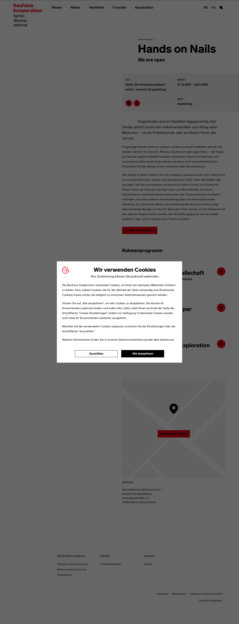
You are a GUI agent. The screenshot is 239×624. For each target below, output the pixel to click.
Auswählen (96, 353)
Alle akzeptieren (142, 353)
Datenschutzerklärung (132, 339)
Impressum (167, 339)
